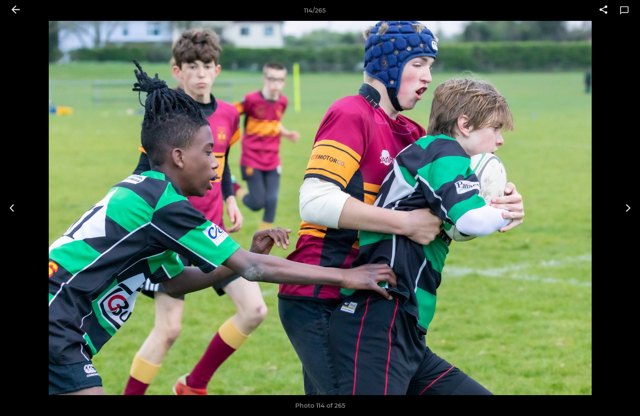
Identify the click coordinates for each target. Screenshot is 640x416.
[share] (603, 10)
